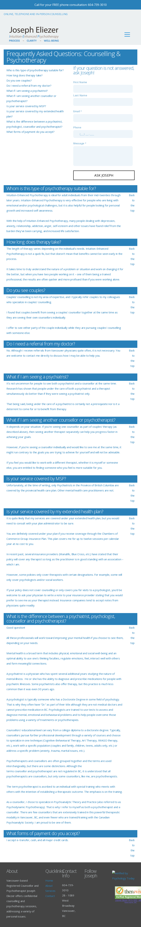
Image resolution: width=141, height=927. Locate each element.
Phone (77, 127)
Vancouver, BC (130, 902)
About (49, 885)
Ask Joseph (103, 175)
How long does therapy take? (24, 75)
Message (79, 143)
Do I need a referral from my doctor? (28, 85)
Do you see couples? (19, 80)
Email (77, 111)
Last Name (80, 95)
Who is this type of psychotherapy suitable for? (35, 70)
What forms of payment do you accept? (30, 132)
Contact (50, 896)
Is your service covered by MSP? (26, 106)
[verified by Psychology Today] (123, 878)
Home (49, 880)
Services (50, 891)
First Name (80, 82)
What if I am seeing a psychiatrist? (27, 90)
